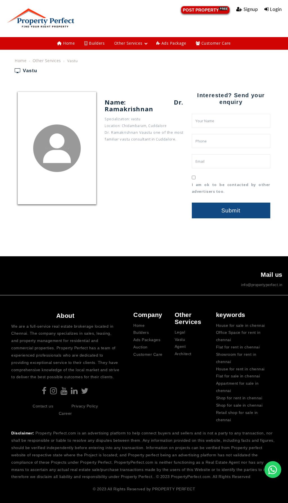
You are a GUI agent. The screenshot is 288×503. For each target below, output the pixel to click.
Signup (250, 9)
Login (275, 9)
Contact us (43, 406)
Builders (96, 43)
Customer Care (215, 43)
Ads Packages (146, 339)
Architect (183, 354)
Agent (180, 346)
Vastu (180, 339)
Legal (180, 332)
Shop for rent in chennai (239, 398)
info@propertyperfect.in (261, 285)
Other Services (128, 43)
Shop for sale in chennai (239, 405)
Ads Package (173, 43)
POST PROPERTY (205, 9)
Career (65, 413)
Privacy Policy (84, 406)
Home (68, 43)
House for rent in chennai (240, 369)
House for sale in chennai (240, 325)
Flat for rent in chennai (238, 347)
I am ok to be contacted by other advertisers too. (231, 188)
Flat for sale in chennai (238, 376)
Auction (140, 347)
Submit (230, 210)
